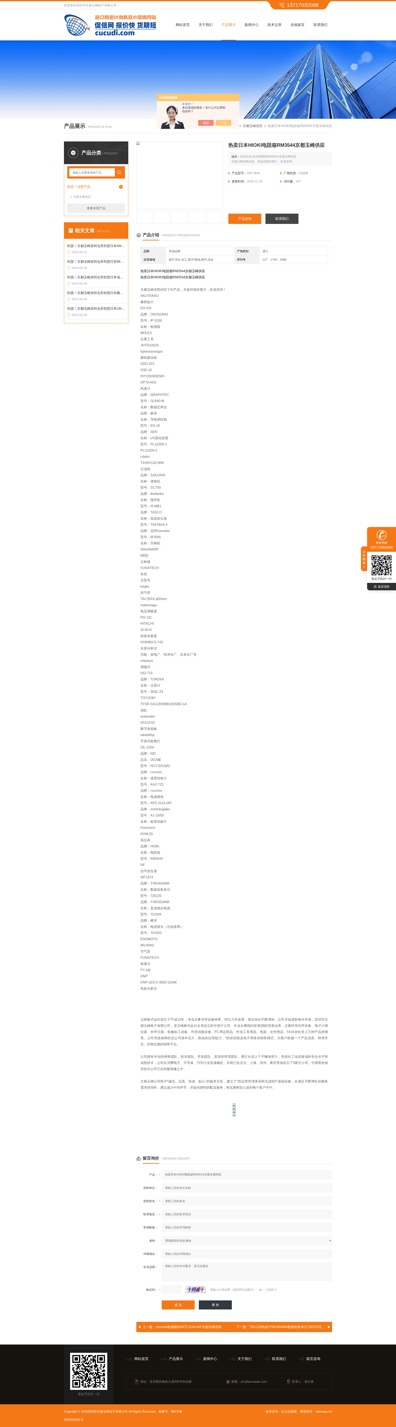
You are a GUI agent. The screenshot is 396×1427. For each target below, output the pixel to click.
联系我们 (321, 25)
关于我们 (206, 25)
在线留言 (298, 25)
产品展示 (229, 25)
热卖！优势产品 (78, 186)
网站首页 (183, 25)
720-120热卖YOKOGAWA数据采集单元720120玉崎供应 (291, 1327)
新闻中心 (252, 25)
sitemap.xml (324, 1411)
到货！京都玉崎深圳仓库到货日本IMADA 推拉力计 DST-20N (96, 261)
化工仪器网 (289, 1411)
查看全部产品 (96, 208)
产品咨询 (244, 218)
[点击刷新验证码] (195, 1289)
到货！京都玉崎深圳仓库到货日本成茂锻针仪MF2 (96, 277)
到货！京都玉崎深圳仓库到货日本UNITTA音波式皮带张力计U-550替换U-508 (96, 308)
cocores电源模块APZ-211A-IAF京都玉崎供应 (189, 1327)
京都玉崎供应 (253, 126)
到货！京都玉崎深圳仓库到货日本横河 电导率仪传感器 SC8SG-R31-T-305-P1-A (96, 293)
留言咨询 (313, 1359)
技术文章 (275, 25)
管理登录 (306, 1411)
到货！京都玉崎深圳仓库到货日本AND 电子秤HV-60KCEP (96, 246)
